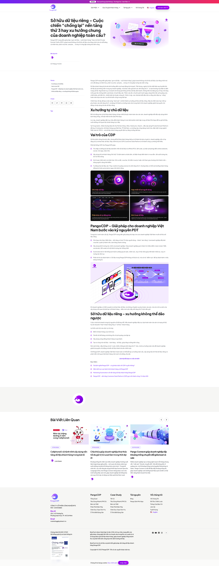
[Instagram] (162, 533)
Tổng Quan (93, 499)
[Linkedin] (159, 533)
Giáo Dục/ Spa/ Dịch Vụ (98, 510)
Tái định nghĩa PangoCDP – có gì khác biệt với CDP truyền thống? (114, 365)
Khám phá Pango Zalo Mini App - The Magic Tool (109, 1)
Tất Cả (112, 499)
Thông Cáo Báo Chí (156, 504)
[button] (52, 103)
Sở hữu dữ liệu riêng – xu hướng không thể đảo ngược (65, 91)
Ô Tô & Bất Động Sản (97, 512)
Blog (131, 499)
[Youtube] (156, 533)
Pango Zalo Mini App (136, 501)
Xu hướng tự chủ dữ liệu (57, 84)
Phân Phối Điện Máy (96, 507)
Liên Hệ (152, 507)
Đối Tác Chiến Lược (156, 501)
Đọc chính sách (112, 563)
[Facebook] (153, 533)
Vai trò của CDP (55, 86)
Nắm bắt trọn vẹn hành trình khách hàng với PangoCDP (110, 369)
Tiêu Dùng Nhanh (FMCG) (98, 501)
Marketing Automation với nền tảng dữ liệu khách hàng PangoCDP (114, 372)
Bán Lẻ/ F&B (94, 504)
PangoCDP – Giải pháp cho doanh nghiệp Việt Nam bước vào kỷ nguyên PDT (68, 89)
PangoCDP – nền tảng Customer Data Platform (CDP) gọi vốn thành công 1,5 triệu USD (120, 376)
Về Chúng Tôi (154, 499)
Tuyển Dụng (154, 510)
